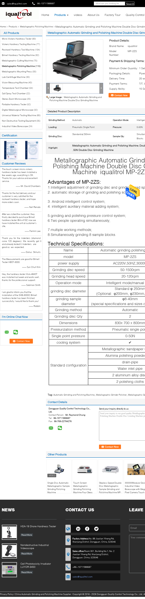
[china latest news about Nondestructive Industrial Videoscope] (9, 551)
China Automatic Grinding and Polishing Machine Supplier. (43, 594)
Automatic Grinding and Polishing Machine (74, 394)
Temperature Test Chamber (15, 88)
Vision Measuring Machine (15, 82)
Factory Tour (112, 14)
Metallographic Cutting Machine (17, 60)
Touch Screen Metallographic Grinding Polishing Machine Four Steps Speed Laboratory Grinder (82, 490)
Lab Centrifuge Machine (13, 77)
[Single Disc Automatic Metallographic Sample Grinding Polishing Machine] (59, 469)
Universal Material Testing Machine (19, 115)
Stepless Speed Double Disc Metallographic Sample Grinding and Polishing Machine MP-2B (110, 489)
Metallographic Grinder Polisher (111, 394)
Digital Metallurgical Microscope (17, 110)
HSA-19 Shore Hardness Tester (38, 526)
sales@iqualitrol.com (17, 3)
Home (45, 14)
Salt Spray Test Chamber (14, 93)
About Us (93, 14)
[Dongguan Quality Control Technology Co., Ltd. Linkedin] (78, 528)
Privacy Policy (6, 594)
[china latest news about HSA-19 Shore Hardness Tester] (9, 532)
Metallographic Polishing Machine (36, 26)
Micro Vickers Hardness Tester (16, 38)
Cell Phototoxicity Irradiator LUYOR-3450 (36, 565)
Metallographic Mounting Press (17, 71)
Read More (26, 535)
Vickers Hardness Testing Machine (19, 44)
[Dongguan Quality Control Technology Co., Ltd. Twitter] (96, 528)
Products (60, 14)
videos (78, 14)
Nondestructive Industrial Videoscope (35, 546)
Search (130, 3)
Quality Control (135, 14)
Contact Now (120, 95)
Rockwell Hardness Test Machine (18, 49)
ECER (88, 597)
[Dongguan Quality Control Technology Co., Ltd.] (19, 14)
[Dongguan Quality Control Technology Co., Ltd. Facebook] (87, 528)
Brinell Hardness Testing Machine (18, 55)
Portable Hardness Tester (14, 104)
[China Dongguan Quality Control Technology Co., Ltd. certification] (10, 149)
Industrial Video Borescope (15, 126)
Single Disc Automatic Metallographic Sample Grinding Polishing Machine (58, 487)
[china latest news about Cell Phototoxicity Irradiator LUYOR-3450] (9, 570)
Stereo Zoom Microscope (14, 99)
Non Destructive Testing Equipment (19, 120)
